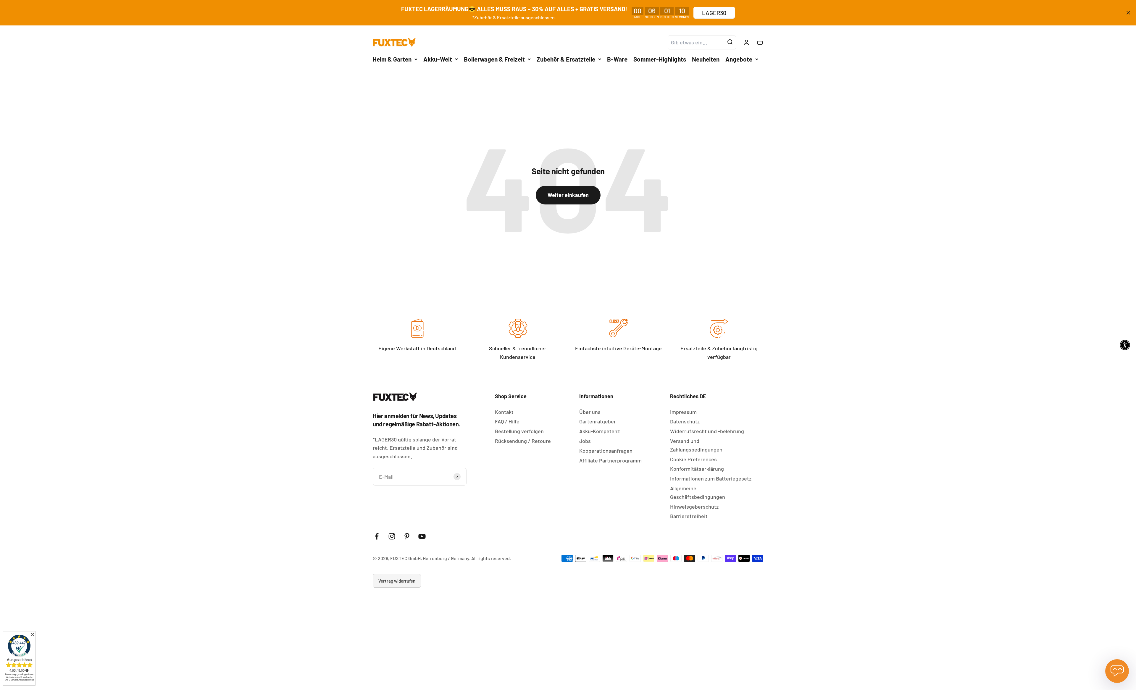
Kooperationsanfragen (605, 450)
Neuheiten (705, 58)
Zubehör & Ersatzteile (566, 58)
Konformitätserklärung (697, 468)
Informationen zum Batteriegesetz (710, 478)
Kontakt (504, 412)
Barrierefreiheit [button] (689, 516)
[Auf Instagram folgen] (392, 536)
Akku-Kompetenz (599, 431)
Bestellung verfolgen (519, 431)
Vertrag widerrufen (396, 580)
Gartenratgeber (597, 421)
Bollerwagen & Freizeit (494, 58)
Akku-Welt (437, 58)
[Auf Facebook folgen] (377, 536)
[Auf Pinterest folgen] (407, 536)
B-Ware (617, 58)
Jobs (585, 441)
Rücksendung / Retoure (523, 441)
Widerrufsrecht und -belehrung (707, 431)
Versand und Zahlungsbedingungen (696, 445)
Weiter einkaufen (568, 195)
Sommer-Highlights (659, 58)
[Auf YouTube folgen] (422, 536)
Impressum (683, 412)
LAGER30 (714, 12)
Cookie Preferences (693, 459)
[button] (1125, 345)
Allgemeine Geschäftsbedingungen (697, 492)
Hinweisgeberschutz (694, 506)
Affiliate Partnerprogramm (610, 460)
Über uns (590, 412)
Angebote (738, 58)
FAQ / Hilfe (507, 421)
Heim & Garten (392, 58)
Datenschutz (685, 421)
